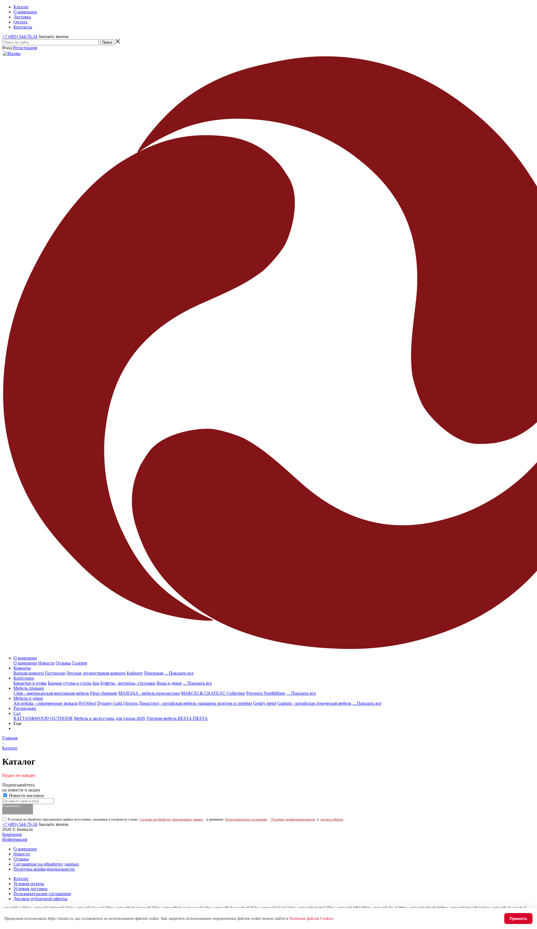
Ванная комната (28, 673)
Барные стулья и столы (69, 683)
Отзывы (63, 663)
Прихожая (153, 673)
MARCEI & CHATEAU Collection (213, 693)
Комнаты (22, 668)
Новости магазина (26, 795)
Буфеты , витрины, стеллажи (128, 683)
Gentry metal (264, 703)
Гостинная (55, 673)
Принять (518, 918)
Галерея (79, 663)
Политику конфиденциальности (293, 819)
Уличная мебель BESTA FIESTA (177, 718)
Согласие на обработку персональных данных (171, 819)
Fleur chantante (103, 693)
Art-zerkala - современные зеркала (45, 703)
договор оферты (331, 819)
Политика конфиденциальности (44, 869)
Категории (23, 678)
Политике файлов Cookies (311, 918)
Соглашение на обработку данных (46, 864)
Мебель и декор (28, 698)
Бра (96, 683)
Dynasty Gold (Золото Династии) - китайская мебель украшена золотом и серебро (174, 703)
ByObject (87, 703)
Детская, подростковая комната (96, 673)
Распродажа (24, 708)
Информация (14, 839)
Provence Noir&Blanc (266, 693)
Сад (17, 713)
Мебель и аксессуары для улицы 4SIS (109, 718)
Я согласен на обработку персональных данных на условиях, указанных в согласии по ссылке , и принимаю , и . (177, 819)
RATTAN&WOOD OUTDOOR (43, 718)
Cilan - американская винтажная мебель (51, 693)
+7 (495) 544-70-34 (19, 36)
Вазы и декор (169, 683)
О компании (25, 658)
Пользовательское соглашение (246, 819)
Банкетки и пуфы (30, 683)
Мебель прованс (28, 688)
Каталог (21, 878)
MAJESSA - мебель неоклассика (149, 693)
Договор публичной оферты (40, 898)
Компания (12, 834)
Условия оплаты (28, 883)
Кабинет (135, 673)
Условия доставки (30, 888)
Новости (46, 663)
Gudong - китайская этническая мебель (314, 703)
